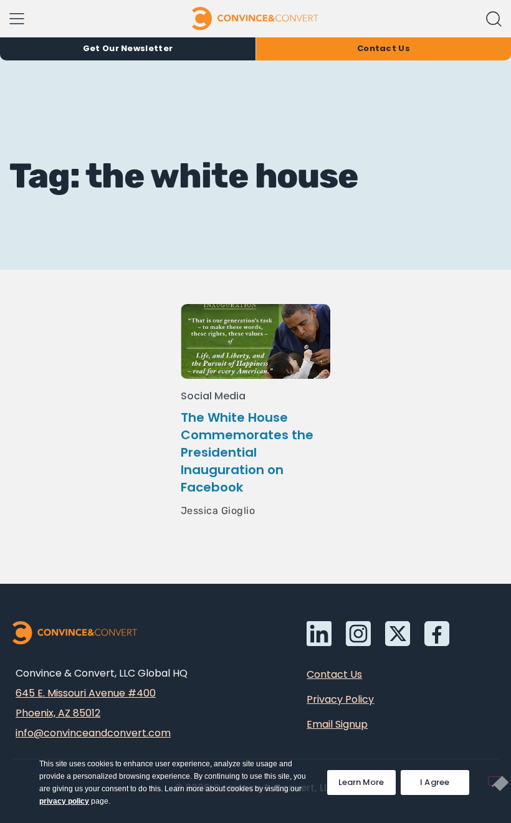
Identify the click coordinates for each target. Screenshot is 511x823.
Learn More (367, 779)
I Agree (435, 782)
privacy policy (64, 801)
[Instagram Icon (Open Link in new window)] (358, 633)
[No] (495, 781)
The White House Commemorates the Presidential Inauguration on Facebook (247, 452)
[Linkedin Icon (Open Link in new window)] (319, 633)
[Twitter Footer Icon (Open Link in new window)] (397, 633)
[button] (494, 19)
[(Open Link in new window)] (436, 633)
